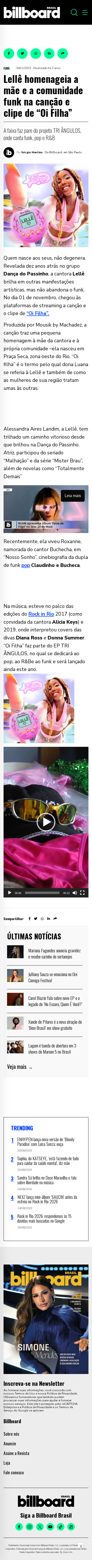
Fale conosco (14, 1472)
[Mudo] (74, 892)
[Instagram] (29, 1527)
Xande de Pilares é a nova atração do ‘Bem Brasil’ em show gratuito (55, 1024)
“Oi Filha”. (37, 313)
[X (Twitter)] (40, 1527)
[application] (46, 822)
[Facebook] (19, 1527)
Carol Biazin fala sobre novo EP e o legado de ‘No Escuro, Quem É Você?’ (55, 1000)
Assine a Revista (16, 1453)
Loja (7, 1463)
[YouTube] (50, 1527)
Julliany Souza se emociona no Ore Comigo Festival (52, 977)
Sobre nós (11, 1434)
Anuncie (10, 1443)
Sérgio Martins (32, 152)
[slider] (42, 893)
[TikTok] (60, 1527)
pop (25, 565)
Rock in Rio (41, 614)
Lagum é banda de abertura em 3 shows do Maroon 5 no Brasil (52, 1048)
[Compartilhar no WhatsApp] (35, 53)
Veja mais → (20, 1067)
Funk (7, 68)
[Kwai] (71, 1527)
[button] (46, 822)
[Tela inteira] (82, 892)
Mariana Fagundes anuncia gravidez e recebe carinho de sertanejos (54, 953)
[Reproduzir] (9, 892)
